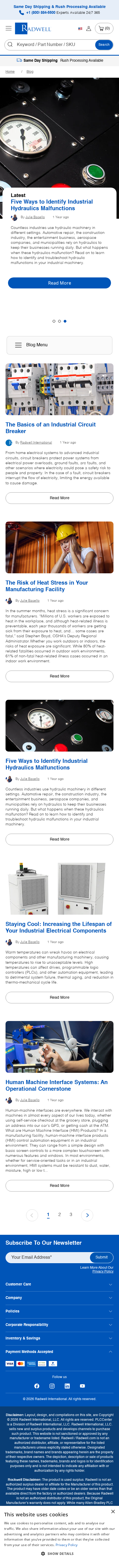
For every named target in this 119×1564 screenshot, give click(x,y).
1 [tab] (54, 321)
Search (104, 45)
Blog (30, 72)
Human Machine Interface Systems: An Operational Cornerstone (57, 1086)
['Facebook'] (37, 1386)
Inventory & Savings (23, 1338)
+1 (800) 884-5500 (62, 13)
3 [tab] (65, 321)
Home (10, 72)
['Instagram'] (52, 1386)
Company (14, 1298)
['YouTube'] (82, 1386)
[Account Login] (88, 28)
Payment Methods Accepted (29, 1352)
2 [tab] (59, 321)
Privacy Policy (102, 1271)
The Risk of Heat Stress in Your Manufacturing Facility (47, 586)
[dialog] (59, 1535)
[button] (59, 1554)
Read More (59, 498)
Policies (12, 1311)
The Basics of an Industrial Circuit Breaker (56, 205)
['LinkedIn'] (67, 1386)
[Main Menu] (9, 28)
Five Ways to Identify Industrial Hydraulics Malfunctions (47, 765)
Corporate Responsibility (27, 1325)
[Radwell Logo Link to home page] (33, 28)
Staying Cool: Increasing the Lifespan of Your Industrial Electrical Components (59, 928)
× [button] (113, 1512)
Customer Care (18, 1284)
